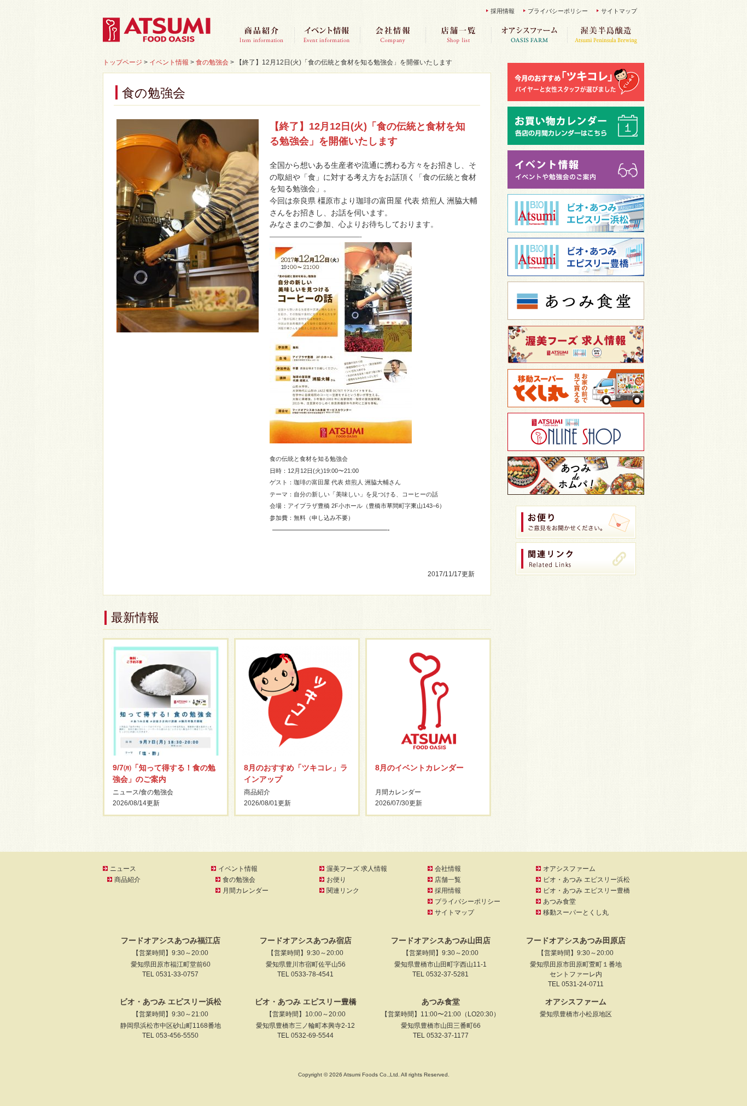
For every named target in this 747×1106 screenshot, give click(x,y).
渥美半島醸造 (606, 35)
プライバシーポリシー (558, 11)
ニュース (126, 792)
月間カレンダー (398, 792)
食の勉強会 (157, 792)
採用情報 (503, 11)
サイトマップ (619, 11)
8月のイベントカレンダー (419, 767)
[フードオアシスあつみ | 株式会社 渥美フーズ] (157, 39)
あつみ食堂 (559, 901)
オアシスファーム (529, 35)
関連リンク (342, 890)
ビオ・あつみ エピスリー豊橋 (586, 890)
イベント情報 (327, 35)
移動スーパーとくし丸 (576, 912)
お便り (336, 879)
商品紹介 (261, 35)
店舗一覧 (458, 35)
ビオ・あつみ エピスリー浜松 (586, 879)
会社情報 (392, 35)
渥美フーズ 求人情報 (356, 869)
